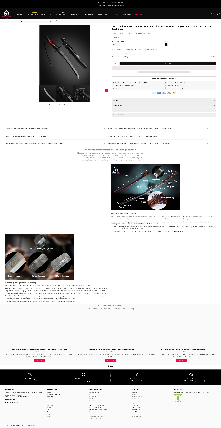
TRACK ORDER (126, 14)
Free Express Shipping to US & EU (124, 82)
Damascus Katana (94, 392)
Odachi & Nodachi (52, 401)
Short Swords (93, 414)
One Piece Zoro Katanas (96, 405)
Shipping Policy (136, 409)
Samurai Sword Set (95, 418)
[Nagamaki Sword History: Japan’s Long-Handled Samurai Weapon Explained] (39, 330)
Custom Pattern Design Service (65, 302)
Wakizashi (50, 396)
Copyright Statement (120, 115)
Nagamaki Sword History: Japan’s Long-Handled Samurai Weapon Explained (39, 349)
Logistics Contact (137, 407)
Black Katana (93, 394)
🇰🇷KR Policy (145, 82)
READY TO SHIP (76, 14)
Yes (114, 44)
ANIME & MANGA (32, 13)
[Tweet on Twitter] (56, 105)
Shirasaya (50, 405)
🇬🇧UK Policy (138, 82)
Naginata (50, 414)
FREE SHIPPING (117, 105)
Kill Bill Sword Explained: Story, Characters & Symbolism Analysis (182, 349)
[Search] (211, 14)
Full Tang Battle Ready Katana (98, 409)
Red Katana (92, 399)
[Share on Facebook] (54, 105)
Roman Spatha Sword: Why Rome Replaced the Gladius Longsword (110, 349)
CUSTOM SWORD (61, 13)
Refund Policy (135, 412)
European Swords (94, 412)
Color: (167, 41)
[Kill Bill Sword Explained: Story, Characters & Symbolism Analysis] (181, 330)
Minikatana (50, 403)
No (118, 44)
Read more (39, 360)
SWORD (19, 14)
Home (6, 21)
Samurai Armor (46, 14)
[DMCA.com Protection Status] (178, 402)
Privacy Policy (135, 414)
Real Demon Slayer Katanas (97, 403)
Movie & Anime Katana (54, 394)
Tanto (49, 399)
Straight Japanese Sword (96, 416)
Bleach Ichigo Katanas (96, 407)
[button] (164, 68)
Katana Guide (136, 399)
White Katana (93, 401)
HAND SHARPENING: (118, 41)
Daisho (49, 407)
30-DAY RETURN (118, 110)
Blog (99, 14)
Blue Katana (92, 396)
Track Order (135, 405)
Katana (49, 392)
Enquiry (127, 57)
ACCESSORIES (89, 14)
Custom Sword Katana (177, 231)
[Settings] (215, 14)
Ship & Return (117, 57)
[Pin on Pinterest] (59, 105)
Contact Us (135, 394)
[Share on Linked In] (61, 105)
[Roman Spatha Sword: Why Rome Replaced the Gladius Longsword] (110, 330)
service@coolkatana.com (16, 395)
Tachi (48, 409)
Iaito (48, 416)
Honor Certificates (137, 396)
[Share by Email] (64, 105)
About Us (134, 392)
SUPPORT (108, 14)
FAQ (117, 14)
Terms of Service (136, 416)
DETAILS (115, 100)
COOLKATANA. (19, 425)
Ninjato (49, 412)
